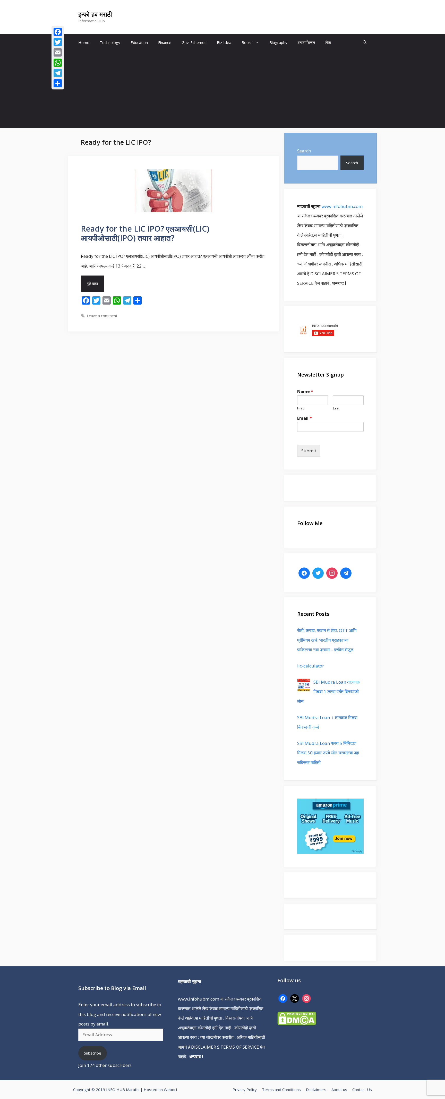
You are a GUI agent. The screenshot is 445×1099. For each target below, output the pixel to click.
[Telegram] (58, 73)
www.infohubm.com (342, 206)
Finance (164, 42)
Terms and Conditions (281, 1089)
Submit (308, 451)
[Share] (58, 83)
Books (247, 42)
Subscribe (92, 1053)
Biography (278, 42)
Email (304, 418)
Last (336, 408)
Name (305, 391)
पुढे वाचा (92, 283)
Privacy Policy (245, 1089)
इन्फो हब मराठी (95, 14)
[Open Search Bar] (365, 42)
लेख (328, 42)
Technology (110, 42)
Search (304, 151)
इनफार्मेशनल (306, 42)
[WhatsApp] (58, 63)
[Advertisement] (222, 89)
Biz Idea (224, 42)
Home (83, 42)
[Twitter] (58, 42)
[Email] (58, 52)
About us (339, 1089)
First (300, 408)
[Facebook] (58, 32)
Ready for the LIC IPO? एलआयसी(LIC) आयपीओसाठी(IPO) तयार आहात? (145, 233)
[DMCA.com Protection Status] (296, 1024)
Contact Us (362, 1089)
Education (139, 42)
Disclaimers (316, 1089)
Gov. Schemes (194, 42)
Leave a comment (102, 315)
